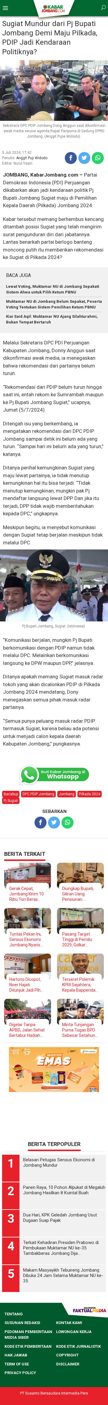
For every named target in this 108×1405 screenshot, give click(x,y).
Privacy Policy (20, 1373)
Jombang (66, 794)
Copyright (67, 1355)
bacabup (11, 794)
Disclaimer (67, 1364)
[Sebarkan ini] (71, 158)
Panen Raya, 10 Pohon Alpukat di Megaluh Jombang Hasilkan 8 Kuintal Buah (64, 1190)
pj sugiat (11, 801)
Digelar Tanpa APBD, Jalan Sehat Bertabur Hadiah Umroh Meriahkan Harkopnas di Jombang (27, 1030)
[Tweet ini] (84, 158)
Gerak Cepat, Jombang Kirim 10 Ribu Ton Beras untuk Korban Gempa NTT (26, 894)
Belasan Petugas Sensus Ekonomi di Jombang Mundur (59, 1162)
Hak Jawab (15, 1355)
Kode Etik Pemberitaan (28, 1346)
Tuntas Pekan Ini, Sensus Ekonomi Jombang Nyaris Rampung (25, 940)
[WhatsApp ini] (98, 158)
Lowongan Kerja (74, 1331)
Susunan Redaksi (22, 1322)
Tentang (13, 1314)
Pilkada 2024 (89, 794)
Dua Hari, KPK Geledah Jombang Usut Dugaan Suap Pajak (60, 1217)
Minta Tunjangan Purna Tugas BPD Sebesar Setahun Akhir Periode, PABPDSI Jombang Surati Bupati (80, 1030)
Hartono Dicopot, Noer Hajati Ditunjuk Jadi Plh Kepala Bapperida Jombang (26, 985)
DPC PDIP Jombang (38, 794)
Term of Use (16, 1364)
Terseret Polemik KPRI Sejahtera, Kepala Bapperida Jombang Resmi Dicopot (78, 985)
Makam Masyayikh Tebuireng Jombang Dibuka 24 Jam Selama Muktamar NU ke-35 (63, 1275)
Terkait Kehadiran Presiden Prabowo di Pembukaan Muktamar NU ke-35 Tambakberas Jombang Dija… (61, 1248)
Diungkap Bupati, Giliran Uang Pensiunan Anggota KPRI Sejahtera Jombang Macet (78, 894)
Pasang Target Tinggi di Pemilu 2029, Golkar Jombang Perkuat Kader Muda (79, 940)
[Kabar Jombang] (53, 8)
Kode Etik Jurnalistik (78, 1346)
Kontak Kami (69, 1322)
